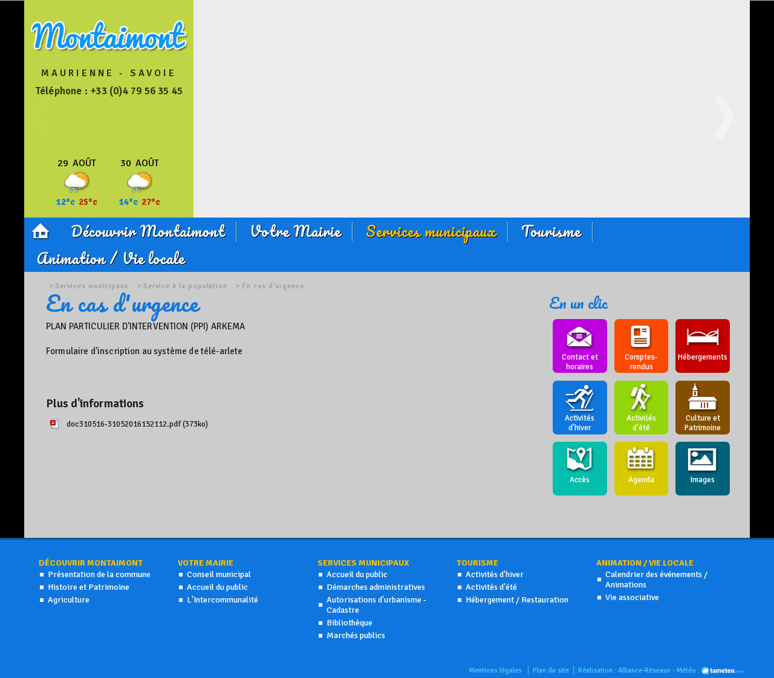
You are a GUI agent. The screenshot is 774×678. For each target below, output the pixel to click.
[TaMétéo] (722, 670)
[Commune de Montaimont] (109, 49)
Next (729, 130)
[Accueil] (41, 230)
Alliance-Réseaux (644, 670)
